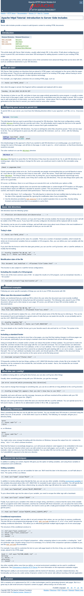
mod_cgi (5, 42)
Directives (53, 590)
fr (75, 588)
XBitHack (19, 42)
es (71, 588)
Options (19, 40)
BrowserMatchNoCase (23, 48)
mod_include (6, 40)
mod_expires (6, 44)
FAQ (59, 590)
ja (78, 588)
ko (81, 588)
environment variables (73, 481)
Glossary (64, 590)
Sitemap (71, 590)
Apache (3, 13)
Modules (46, 590)
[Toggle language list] (3, 21)
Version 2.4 (32, 13)
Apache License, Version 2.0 (22, 592)
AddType (19, 44)
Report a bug (79, 590)
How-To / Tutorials (43, 13)
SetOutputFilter (22, 46)
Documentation (22, 13)
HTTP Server (11, 13)
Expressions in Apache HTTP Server (25, 567)
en (68, 588)
